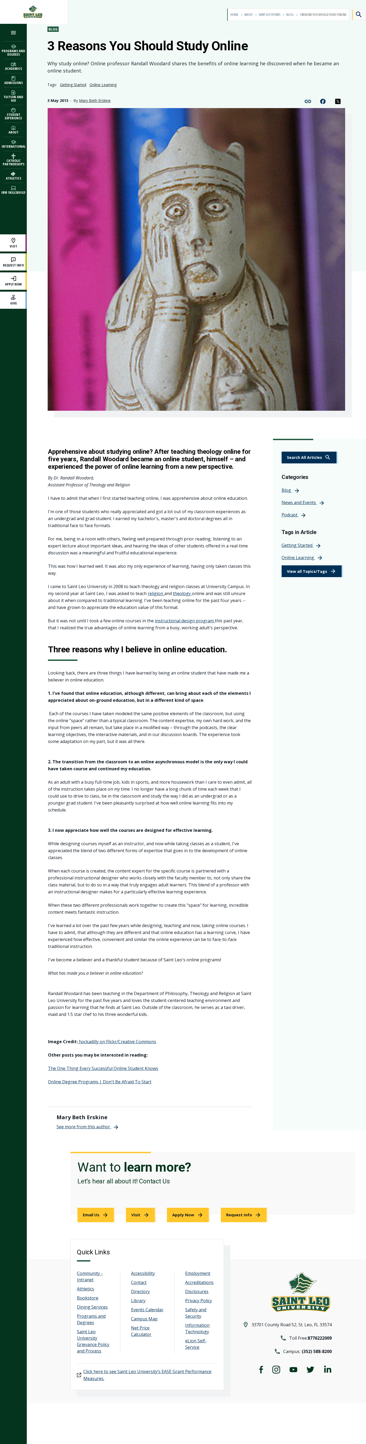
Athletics (85, 1289)
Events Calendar (147, 1310)
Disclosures (196, 1291)
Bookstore (87, 1298)
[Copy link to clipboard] (308, 101)
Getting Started (73, 84)
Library (138, 1301)
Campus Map (144, 1319)
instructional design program (185, 621)
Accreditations (199, 1282)
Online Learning (103, 84)
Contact (139, 1282)
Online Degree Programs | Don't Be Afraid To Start (99, 1082)
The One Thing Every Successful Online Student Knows (103, 1068)
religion (156, 593)
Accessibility (143, 1273)
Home (234, 14)
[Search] (359, 14)
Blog (290, 14)
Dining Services (92, 1307)
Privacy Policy (198, 1301)
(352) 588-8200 (317, 1351)
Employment (197, 1273)
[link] (310, 457)
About (248, 14)
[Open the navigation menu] (13, 32)
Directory (140, 1291)
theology (182, 593)
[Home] (33, 11)
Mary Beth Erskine (95, 100)
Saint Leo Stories (270, 14)
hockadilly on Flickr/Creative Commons (117, 1042)
